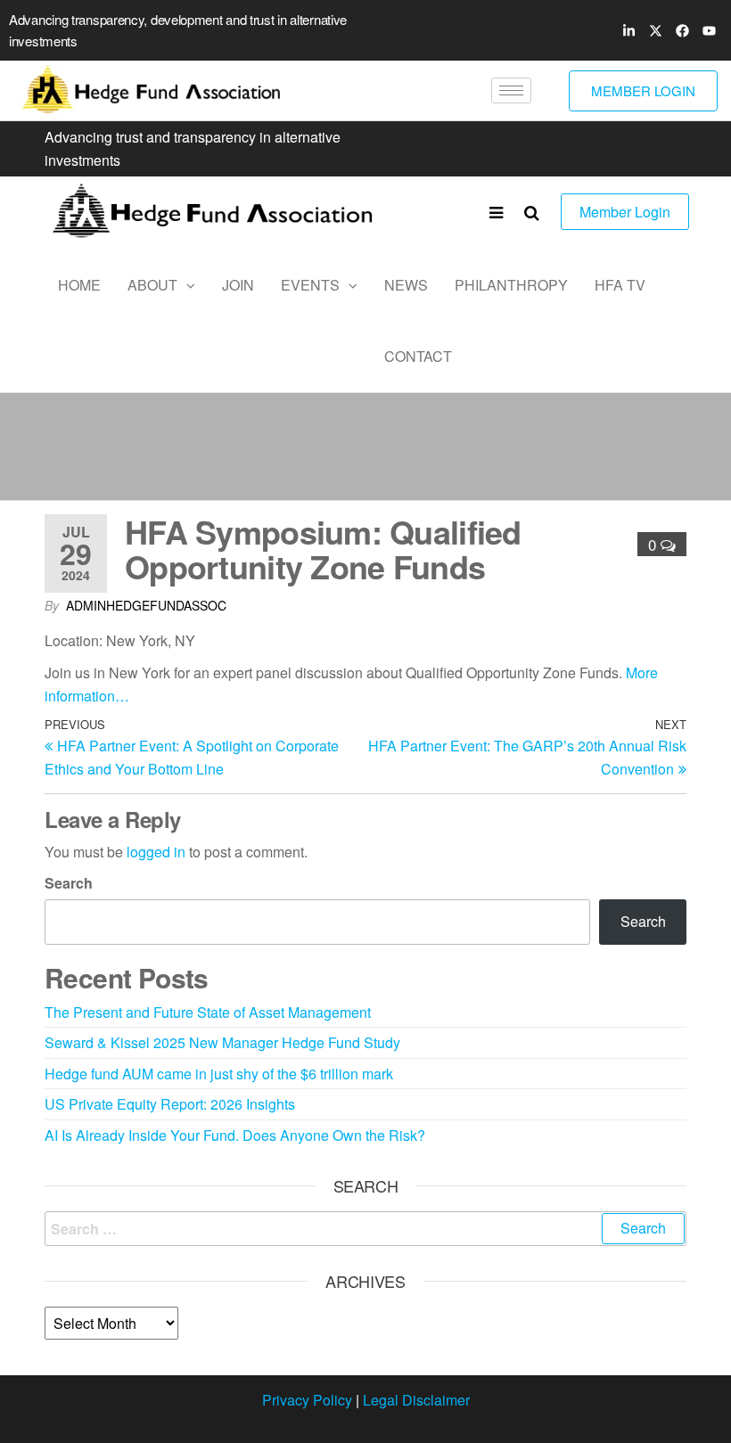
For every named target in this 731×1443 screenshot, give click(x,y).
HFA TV (620, 285)
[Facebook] (682, 30)
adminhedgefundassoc (146, 605)
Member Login (624, 211)
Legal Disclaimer (416, 1400)
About (152, 285)
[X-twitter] (655, 30)
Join (238, 285)
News (406, 285)
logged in (156, 851)
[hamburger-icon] (511, 90)
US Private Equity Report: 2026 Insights (170, 1104)
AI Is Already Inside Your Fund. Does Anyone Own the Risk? (235, 1135)
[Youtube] (708, 30)
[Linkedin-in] (628, 30)
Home (79, 285)
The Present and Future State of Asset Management (208, 1012)
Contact (418, 356)
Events (310, 285)
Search (69, 883)
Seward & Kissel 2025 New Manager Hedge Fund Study (222, 1042)
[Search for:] (365, 1229)
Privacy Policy (307, 1400)
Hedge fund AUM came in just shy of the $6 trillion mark (219, 1073)
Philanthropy (511, 285)
